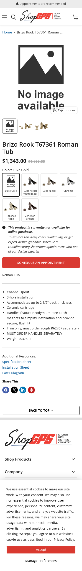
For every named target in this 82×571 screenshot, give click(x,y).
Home (7, 32)
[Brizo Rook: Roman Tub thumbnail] (10, 126)
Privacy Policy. (64, 539)
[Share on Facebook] (5, 390)
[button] (41, 262)
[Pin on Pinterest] (31, 390)
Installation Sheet (15, 367)
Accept (41, 549)
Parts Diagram (13, 373)
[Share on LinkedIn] (22, 390)
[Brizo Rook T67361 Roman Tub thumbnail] (25, 126)
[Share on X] (14, 390)
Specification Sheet (16, 361)
